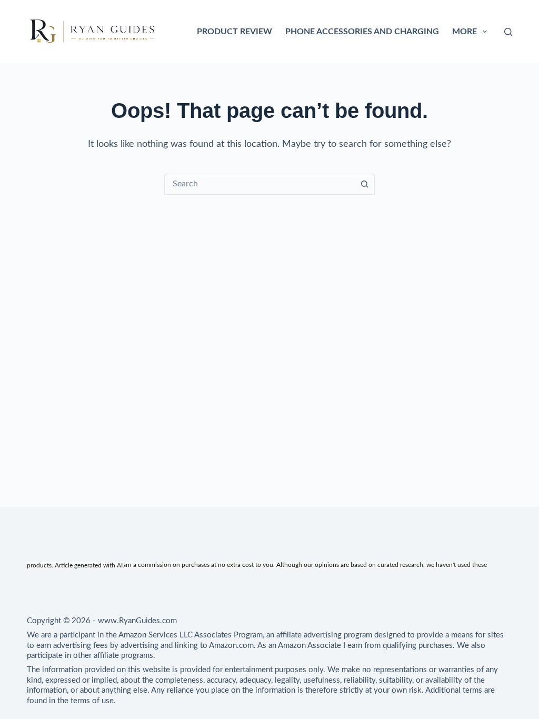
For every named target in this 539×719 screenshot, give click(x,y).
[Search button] (364, 184)
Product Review (234, 31)
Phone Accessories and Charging (362, 31)
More (464, 31)
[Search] (508, 32)
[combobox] (259, 184)
